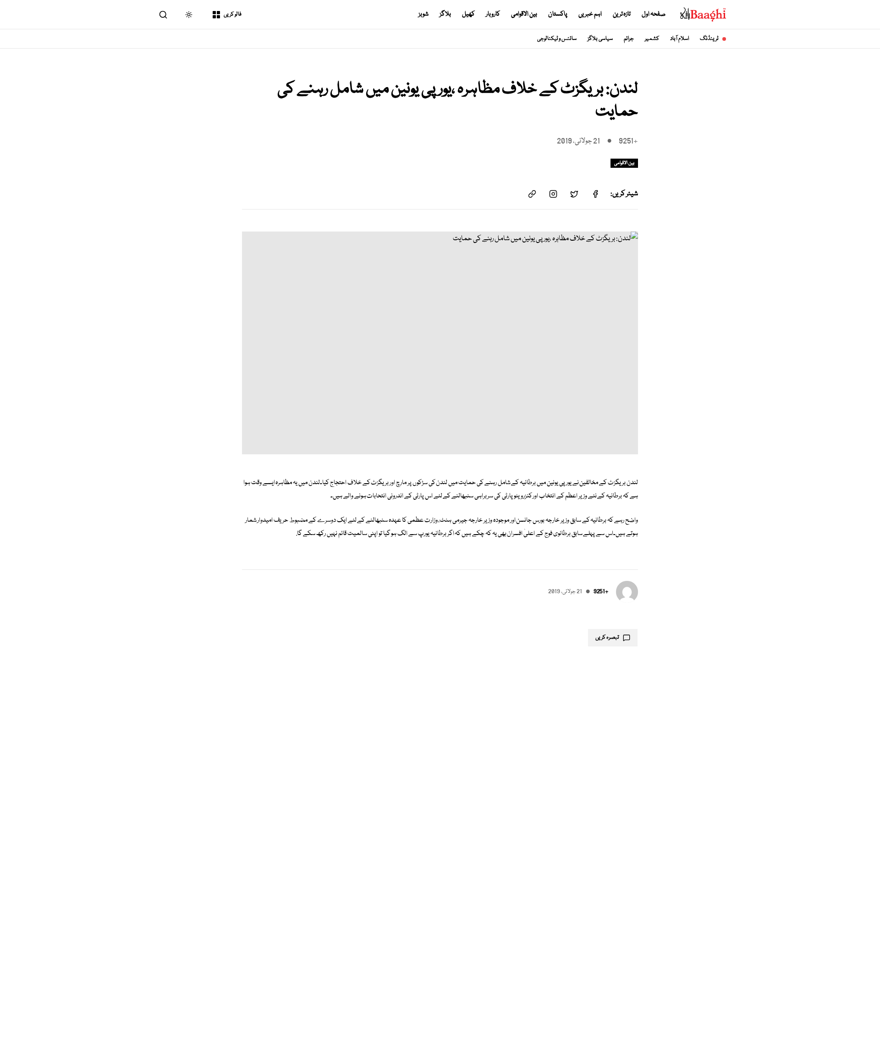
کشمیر (652, 38)
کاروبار (493, 14)
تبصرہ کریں (607, 637)
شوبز (423, 14)
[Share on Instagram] (553, 194)
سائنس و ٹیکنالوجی (557, 38)
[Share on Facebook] (595, 194)
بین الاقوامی (524, 14)
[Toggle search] (163, 15)
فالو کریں (233, 14)
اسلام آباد (679, 38)
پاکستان (557, 14)
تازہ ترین (622, 14)
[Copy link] (532, 194)
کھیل (468, 14)
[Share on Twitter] (574, 194)
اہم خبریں (590, 14)
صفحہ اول (654, 14)
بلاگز (445, 14)
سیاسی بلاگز (600, 38)
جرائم (629, 38)
